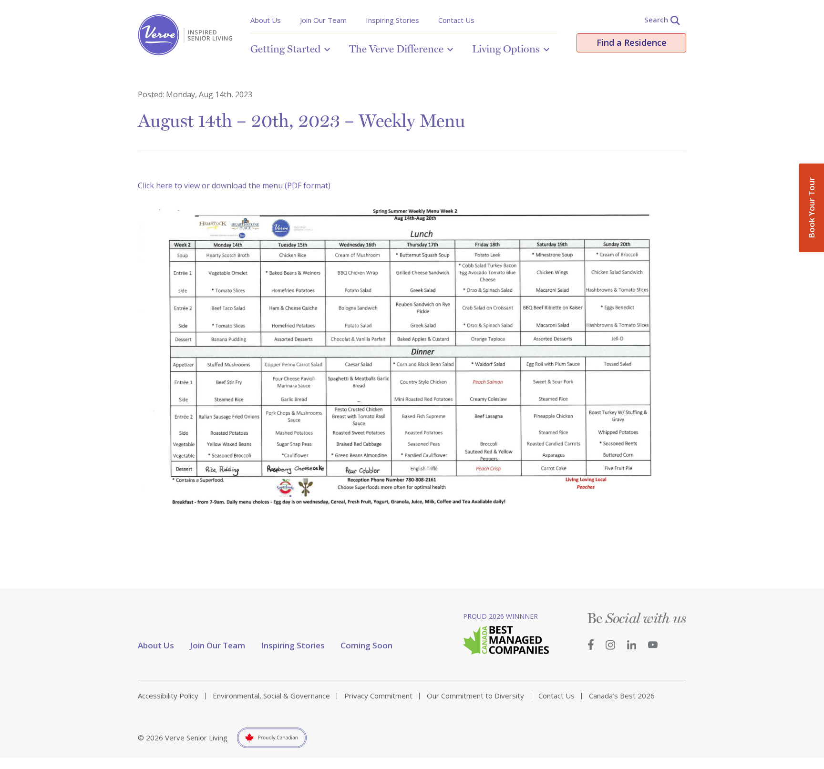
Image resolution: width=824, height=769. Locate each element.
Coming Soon (366, 645)
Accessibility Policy (168, 695)
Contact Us (456, 20)
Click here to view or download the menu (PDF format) (234, 185)
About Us (265, 20)
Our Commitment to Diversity (475, 695)
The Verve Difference (396, 48)
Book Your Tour (811, 207)
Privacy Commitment (378, 695)
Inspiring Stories (392, 20)
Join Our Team (323, 20)
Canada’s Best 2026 (622, 695)
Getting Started (285, 48)
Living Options (506, 48)
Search (656, 19)
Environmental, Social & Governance (271, 695)
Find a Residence (632, 42)
